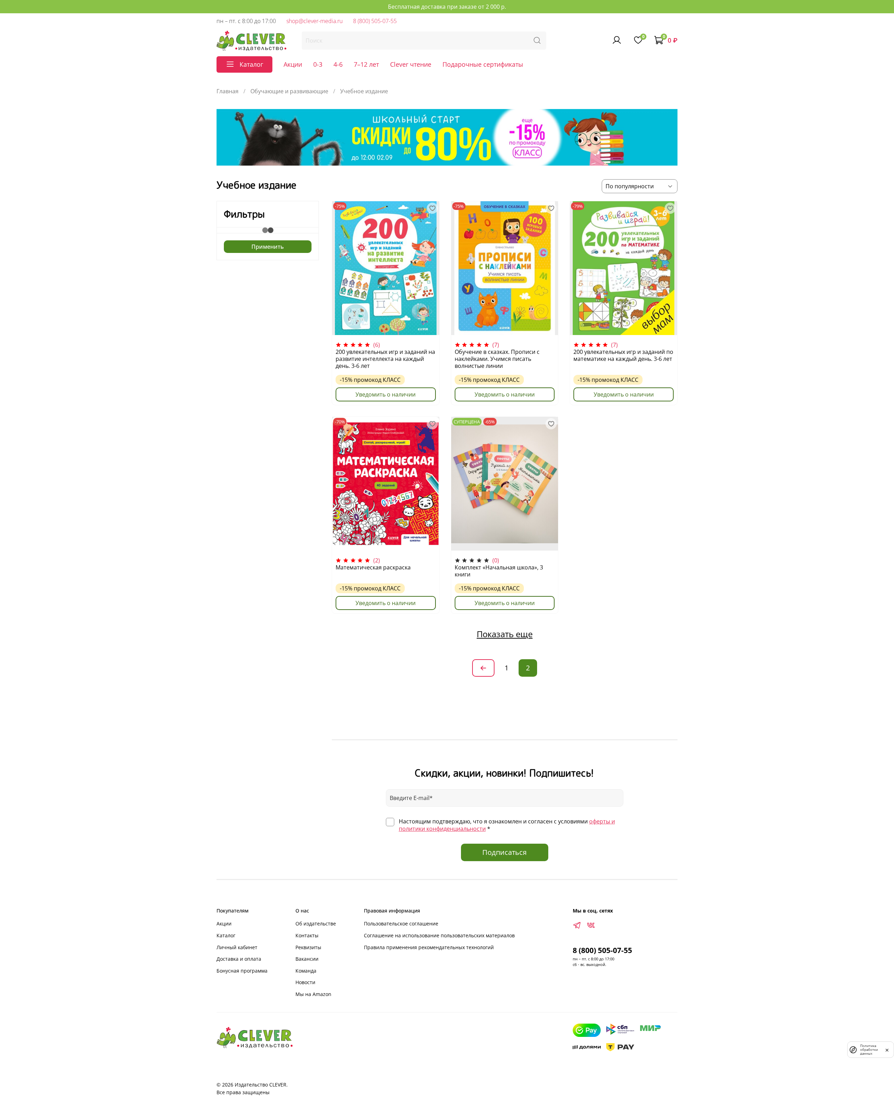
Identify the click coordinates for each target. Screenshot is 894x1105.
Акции (293, 64)
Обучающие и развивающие (289, 91)
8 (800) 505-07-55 (375, 21)
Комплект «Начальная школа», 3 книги (499, 571)
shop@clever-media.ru (314, 21)
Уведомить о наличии (386, 394)
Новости (305, 982)
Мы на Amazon (313, 994)
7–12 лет (366, 64)
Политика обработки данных (869, 1049)
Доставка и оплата (239, 958)
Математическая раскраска (373, 567)
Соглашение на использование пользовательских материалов (439, 935)
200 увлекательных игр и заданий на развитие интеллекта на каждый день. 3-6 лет (385, 359)
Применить (267, 246)
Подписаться (504, 852)
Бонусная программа (242, 970)
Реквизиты (308, 947)
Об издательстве (315, 923)
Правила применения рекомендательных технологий (429, 947)
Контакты (306, 935)
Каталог (226, 935)
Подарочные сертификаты (482, 64)
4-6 (338, 64)
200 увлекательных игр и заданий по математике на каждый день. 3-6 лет (623, 355)
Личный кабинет (237, 947)
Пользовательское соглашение (401, 923)
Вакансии (306, 958)
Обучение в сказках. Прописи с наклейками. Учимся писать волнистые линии (497, 359)
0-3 (317, 64)
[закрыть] (887, 1049)
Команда (305, 970)
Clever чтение (410, 64)
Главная (228, 91)
